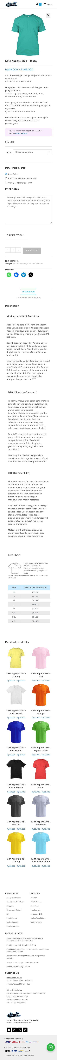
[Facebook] (9, 1030)
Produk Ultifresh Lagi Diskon (18, 967)
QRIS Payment (36, 922)
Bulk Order (35, 906)
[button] (48, 15)
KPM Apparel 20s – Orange (41, 712)
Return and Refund (14, 910)
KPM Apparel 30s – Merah (41, 786)
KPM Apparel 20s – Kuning (16, 860)
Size (9, 152)
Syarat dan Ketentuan (15, 902)
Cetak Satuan (36, 902)
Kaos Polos (13, 174)
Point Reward (12, 918)
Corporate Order (37, 914)
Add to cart (32, 251)
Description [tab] (28, 292)
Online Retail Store (38, 918)
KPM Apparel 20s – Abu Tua (16, 823)
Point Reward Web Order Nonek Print (21, 945)
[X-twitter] (19, 1030)
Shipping (10, 906)
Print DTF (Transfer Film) (20, 182)
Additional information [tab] (28, 298)
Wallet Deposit (12, 922)
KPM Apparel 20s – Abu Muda (41, 823)
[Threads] (25, 1030)
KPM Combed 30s (35, 263)
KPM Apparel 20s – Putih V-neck (16, 712)
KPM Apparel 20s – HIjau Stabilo (41, 749)
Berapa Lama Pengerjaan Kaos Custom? (23, 962)
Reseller (34, 898)
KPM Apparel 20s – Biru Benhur (16, 749)
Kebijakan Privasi (14, 898)
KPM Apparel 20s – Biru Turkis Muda (41, 860)
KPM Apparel (20, 263)
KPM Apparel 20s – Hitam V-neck (16, 786)
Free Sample (35, 910)
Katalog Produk (13, 926)
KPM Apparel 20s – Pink (41, 675)
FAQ (8, 914)
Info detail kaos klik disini (18, 81)
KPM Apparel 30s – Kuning (16, 675)
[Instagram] (14, 1030)
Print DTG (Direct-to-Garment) (22, 178)
